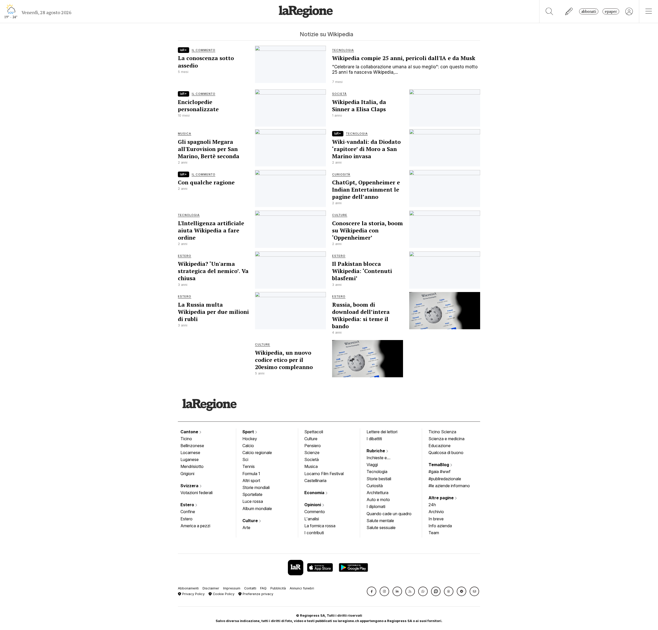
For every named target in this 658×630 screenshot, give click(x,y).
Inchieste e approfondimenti (382, 458)
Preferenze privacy (257, 594)
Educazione (439, 445)
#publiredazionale (444, 478)
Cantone (189, 431)
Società (311, 459)
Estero (187, 504)
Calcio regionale (257, 452)
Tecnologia (377, 471)
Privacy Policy (193, 594)
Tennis (248, 466)
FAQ (263, 588)
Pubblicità (278, 588)
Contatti (250, 588)
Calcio (248, 445)
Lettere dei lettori (382, 431)
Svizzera (189, 485)
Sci (245, 459)
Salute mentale (380, 520)
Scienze (311, 452)
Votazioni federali (196, 492)
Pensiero (312, 445)
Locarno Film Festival (324, 473)
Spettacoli (313, 431)
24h (432, 504)
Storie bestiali (379, 478)
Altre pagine (441, 497)
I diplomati (376, 506)
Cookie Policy (223, 594)
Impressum (231, 588)
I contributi (314, 532)
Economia (314, 492)
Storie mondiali (256, 487)
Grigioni (187, 473)
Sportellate (252, 494)
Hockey (249, 438)
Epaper (611, 11)
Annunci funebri (302, 588)
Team (433, 532)
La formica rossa (319, 525)
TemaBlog (439, 464)
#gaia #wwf (439, 471)
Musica (311, 466)
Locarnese (190, 452)
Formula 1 (251, 473)
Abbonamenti (188, 588)
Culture (250, 520)
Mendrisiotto (192, 466)
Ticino (186, 438)
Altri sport (251, 480)
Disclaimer (211, 588)
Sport (248, 431)
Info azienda (440, 525)
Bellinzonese (192, 445)
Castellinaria (315, 480)
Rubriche (376, 450)
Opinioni (313, 504)
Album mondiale (257, 508)
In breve (436, 518)
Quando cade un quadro (389, 513)
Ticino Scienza (442, 431)
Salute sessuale (381, 527)
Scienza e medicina (446, 438)
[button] (371, 591)
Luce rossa (252, 501)
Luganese (189, 459)
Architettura (377, 492)
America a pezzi (195, 525)
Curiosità (375, 485)
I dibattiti (374, 438)
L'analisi (311, 518)
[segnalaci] (569, 11)
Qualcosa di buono (445, 452)
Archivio (436, 511)
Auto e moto (378, 499)
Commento (314, 511)
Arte (246, 527)
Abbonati (588, 11)
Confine (187, 511)
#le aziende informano (449, 485)
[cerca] (549, 11)
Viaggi (372, 464)
